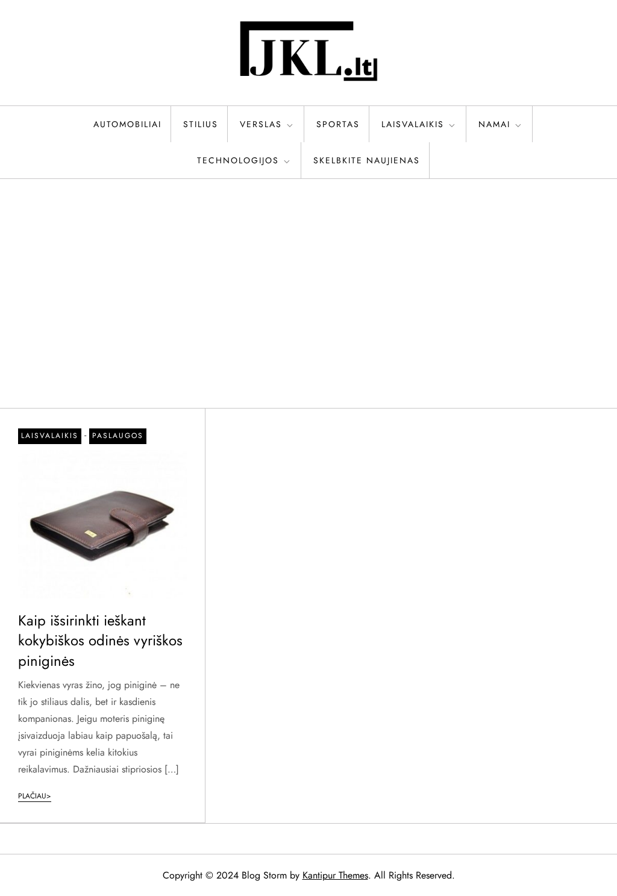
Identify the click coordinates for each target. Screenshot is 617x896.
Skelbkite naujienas (366, 160)
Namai (494, 124)
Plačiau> (34, 796)
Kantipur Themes (335, 875)
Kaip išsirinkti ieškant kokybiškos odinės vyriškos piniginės (100, 640)
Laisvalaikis (412, 124)
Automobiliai (127, 124)
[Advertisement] (308, 293)
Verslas (261, 124)
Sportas (338, 124)
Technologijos (238, 160)
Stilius (200, 124)
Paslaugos (117, 435)
